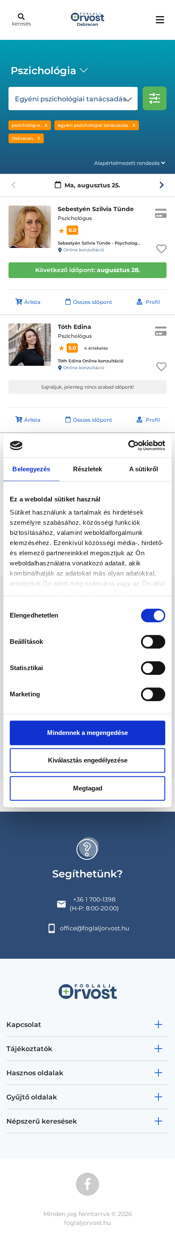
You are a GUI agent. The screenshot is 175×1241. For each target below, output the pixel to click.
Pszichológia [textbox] (43, 70)
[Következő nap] (161, 185)
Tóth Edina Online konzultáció (90, 361)
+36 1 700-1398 (94, 899)
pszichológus (26, 125)
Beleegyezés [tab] (31, 469)
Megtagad (87, 788)
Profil (153, 302)
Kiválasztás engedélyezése (87, 760)
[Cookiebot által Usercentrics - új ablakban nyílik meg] (128, 445)
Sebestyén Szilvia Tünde (96, 209)
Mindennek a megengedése (87, 732)
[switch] (153, 641)
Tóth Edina (74, 327)
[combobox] (47, 71)
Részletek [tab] (87, 469)
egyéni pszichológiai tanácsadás (93, 125)
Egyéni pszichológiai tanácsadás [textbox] (70, 99)
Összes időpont (92, 302)
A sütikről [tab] (143, 469)
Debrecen (22, 138)
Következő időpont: (87, 270)
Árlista (32, 302)
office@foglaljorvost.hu (94, 928)
